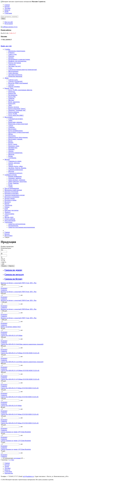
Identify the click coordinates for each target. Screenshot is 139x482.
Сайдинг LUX (13, 80)
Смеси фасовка (13, 73)
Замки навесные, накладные (17, 181)
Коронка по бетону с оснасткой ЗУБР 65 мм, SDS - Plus (18, 300)
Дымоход (7, 212)
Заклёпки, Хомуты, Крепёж (17, 168)
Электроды (12, 64)
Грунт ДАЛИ (12, 113)
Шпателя (11, 154)
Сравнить (4, 290)
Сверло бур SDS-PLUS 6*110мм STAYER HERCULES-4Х (19, 397)
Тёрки (10, 120)
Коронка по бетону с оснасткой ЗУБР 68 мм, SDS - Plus (18, 309)
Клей (6, 208)
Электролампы (9, 214)
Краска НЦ (12, 97)
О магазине (8, 13)
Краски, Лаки (9, 88)
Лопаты (11, 151)
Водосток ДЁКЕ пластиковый (18, 83)
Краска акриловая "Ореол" (17, 108)
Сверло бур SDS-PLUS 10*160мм (11, 335)
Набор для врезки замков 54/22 (11, 326)
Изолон (7, 203)
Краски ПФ (12, 93)
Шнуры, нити (9, 217)
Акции (7, 466)
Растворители (13, 95)
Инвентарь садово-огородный (18, 124)
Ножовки (11, 149)
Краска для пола (13, 107)
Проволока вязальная (15, 76)
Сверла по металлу (14, 274)
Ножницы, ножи (13, 146)
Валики (11, 142)
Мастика (11, 100)
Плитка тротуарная (14, 63)
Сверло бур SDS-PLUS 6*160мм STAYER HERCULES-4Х (20, 414)
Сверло (10, 125)
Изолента (8, 202)
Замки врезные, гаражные (16, 180)
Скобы (10, 186)
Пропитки (11, 91)
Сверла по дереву (13, 270)
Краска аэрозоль (13, 112)
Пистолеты (12, 136)
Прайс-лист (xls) (6, 46)
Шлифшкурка (13, 147)
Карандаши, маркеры (15, 122)
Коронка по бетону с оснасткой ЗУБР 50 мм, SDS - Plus (18, 291)
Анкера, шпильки (14, 163)
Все (13, 460)
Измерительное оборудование (18, 137)
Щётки (10, 134)
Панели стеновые (14, 86)
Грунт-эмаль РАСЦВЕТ (16, 115)
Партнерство (9, 473)
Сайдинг (11, 85)
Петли (10, 185)
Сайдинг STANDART (15, 81)
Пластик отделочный (11, 191)
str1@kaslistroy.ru (28, 476)
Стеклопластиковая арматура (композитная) (22, 69)
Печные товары (10, 198)
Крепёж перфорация (15, 176)
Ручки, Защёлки (13, 183)
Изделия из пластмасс (12, 193)
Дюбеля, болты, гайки (15, 166)
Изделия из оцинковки (12, 197)
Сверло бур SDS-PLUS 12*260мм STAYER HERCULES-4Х (20, 353)
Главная (7, 5)
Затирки (11, 58)
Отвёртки (11, 127)
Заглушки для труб (14, 66)
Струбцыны (12, 158)
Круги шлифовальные (15, 130)
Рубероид (11, 52)
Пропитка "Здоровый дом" (17, 110)
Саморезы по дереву (15, 161)
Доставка (7, 8)
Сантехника (9, 222)
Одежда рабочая (10, 219)
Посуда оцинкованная (12, 188)
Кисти (10, 141)
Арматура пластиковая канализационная (21, 227)
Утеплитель (8, 205)
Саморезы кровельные (15, 169)
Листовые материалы (15, 74)
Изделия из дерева (10, 200)
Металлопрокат (13, 71)
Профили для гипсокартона (17, 61)
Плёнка (7, 207)
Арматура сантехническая (17, 224)
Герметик (11, 98)
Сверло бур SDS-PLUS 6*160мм (11, 405)
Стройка (7, 49)
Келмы (10, 156)
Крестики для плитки (11, 210)
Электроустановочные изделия (14, 195)
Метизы (7, 159)
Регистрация (9, 23)
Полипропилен (13, 225)
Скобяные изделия (11, 175)
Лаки (10, 105)
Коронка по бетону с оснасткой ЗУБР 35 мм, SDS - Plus (18, 283)
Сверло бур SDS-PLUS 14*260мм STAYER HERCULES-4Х (20, 370)
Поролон (11, 56)
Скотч (6, 215)
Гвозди (10, 164)
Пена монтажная (10, 220)
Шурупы (11, 171)
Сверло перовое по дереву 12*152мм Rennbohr (16, 440)
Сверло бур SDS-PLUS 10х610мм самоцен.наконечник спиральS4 (22, 344)
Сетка (10, 68)
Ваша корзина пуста (10, 27)
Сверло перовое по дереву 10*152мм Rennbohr (16, 432)
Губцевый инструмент (15, 119)
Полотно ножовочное (15, 152)
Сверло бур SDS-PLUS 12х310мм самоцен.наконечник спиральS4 (22, 362)
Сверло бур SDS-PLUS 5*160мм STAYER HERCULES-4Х (20, 388)
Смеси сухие (12, 54)
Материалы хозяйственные (13, 190)
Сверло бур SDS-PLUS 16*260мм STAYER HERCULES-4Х (20, 379)
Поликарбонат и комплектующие (19, 59)
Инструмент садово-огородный (18, 132)
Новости (7, 10)
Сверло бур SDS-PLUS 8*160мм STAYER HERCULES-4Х (20, 423)
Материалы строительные (16, 51)
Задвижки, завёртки (15, 178)
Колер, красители (14, 102)
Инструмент (9, 117)
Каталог (7, 6)
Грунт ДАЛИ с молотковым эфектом (20, 90)
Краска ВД (12, 103)
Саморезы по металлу (15, 173)
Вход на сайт (9, 22)
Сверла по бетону (13, 279)
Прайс (7, 11)
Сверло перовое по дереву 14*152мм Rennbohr (16, 449)
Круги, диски (12, 144)
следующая (17, 458)
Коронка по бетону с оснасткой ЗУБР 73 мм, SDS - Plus (18, 318)
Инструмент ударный (15, 139)
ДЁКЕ (7, 78)
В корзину (4, 288)
